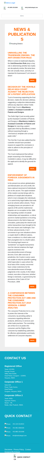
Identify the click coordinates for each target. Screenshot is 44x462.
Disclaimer (8, 449)
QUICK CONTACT (23, 457)
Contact (28, 449)
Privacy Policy (19, 449)
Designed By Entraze (12, 452)
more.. (32, 80)
